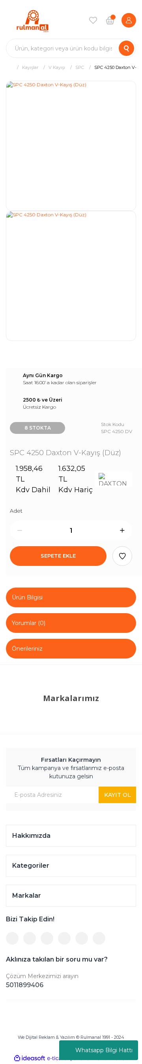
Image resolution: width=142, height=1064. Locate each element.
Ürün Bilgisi (27, 597)
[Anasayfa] (9, 67)
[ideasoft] (29, 1058)
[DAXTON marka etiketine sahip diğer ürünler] (113, 479)
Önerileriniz (27, 648)
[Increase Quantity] (122, 530)
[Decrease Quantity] (20, 530)
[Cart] (110, 20)
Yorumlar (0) (28, 623)
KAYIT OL (117, 794)
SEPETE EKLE (58, 555)
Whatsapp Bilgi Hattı (104, 1050)
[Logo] (32, 20)
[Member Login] (128, 20)
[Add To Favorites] (122, 556)
